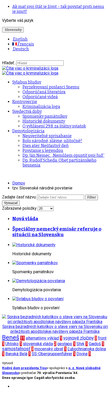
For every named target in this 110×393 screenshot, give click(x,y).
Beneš (10, 337)
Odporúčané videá (40, 96)
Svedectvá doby (27, 111)
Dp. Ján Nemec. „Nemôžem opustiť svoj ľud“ (63, 155)
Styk (80, 343)
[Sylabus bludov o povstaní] (37, 298)
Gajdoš (95, 343)
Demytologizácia (28, 131)
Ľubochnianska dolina (87, 348)
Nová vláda (25, 219)
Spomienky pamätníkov (45, 116)
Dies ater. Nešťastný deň (46, 145)
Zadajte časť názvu (19, 197)
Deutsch (20, 49)
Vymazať (11, 203)
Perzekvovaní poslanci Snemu (51, 87)
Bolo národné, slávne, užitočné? (52, 140)
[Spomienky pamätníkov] (35, 262)
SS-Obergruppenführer (52, 353)
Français (25, 44)
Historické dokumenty (44, 121)
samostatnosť (16, 348)
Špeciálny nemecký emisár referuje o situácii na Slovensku (56, 231)
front (102, 338)
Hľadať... (9, 62)
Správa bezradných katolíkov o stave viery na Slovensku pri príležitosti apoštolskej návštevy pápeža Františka (55, 329)
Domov (18, 183)
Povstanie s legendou (43, 150)
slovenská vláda (38, 343)
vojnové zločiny (78, 338)
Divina (81, 353)
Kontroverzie (24, 101)
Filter (91, 197)
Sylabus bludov (26, 82)
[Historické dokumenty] (34, 244)
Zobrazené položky (20, 208)
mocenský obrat (49, 348)
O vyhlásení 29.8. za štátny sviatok (54, 126)
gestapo (64, 343)
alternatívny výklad (42, 338)
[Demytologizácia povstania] (38, 280)
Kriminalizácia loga (41, 106)
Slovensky (13, 30)
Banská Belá (16, 353)
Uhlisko (12, 343)
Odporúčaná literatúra (44, 91)
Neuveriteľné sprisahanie (47, 135)
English (20, 39)
